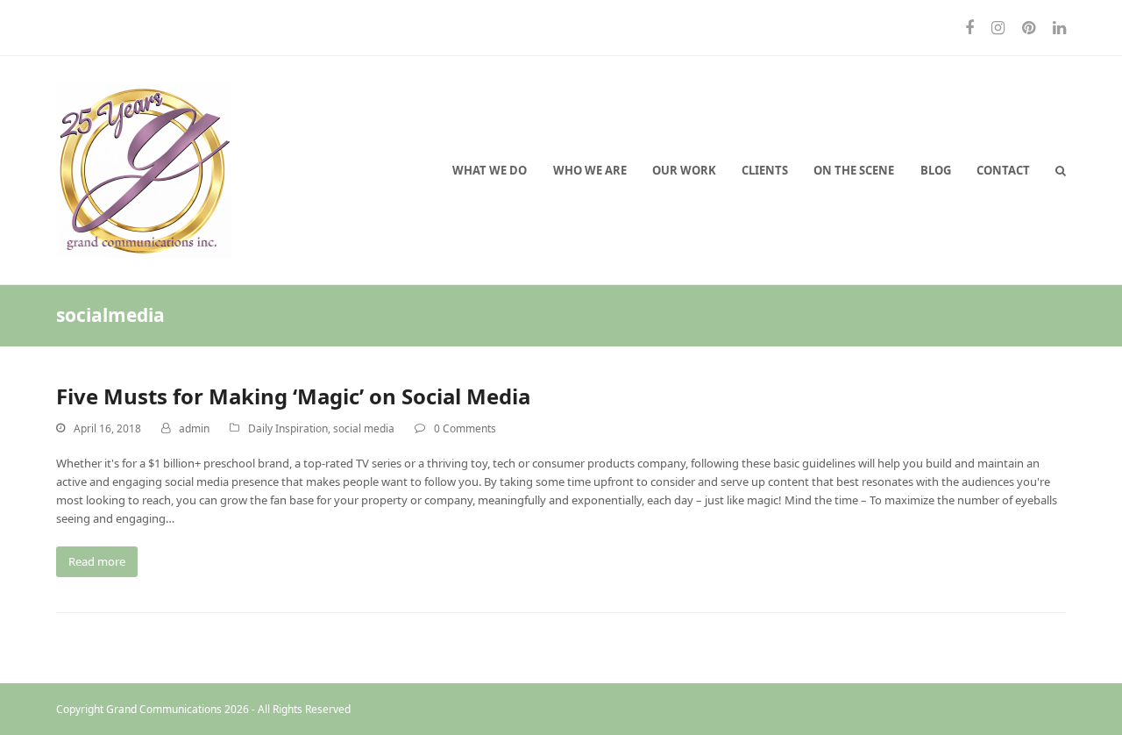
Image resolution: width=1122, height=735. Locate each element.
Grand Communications (164, 709)
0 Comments (465, 428)
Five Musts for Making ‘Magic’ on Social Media (293, 396)
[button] (1060, 170)
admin (194, 428)
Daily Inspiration (288, 428)
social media (363, 428)
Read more (96, 561)
